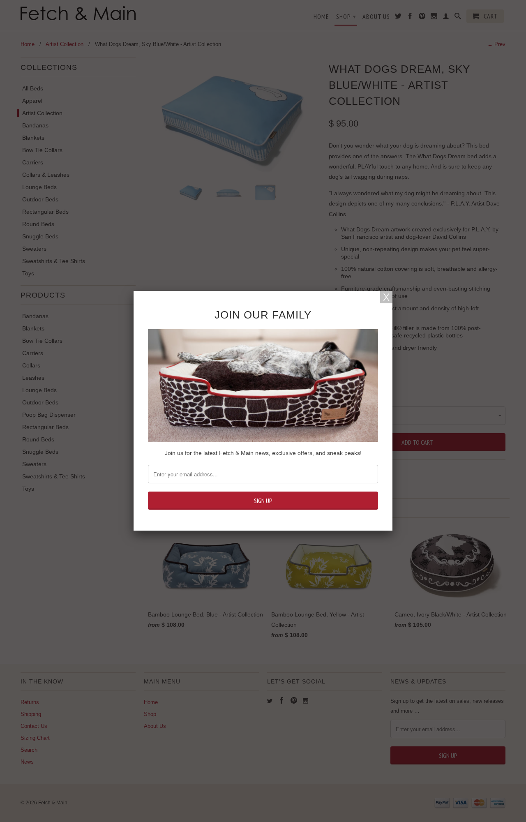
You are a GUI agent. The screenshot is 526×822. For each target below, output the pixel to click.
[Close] (386, 297)
